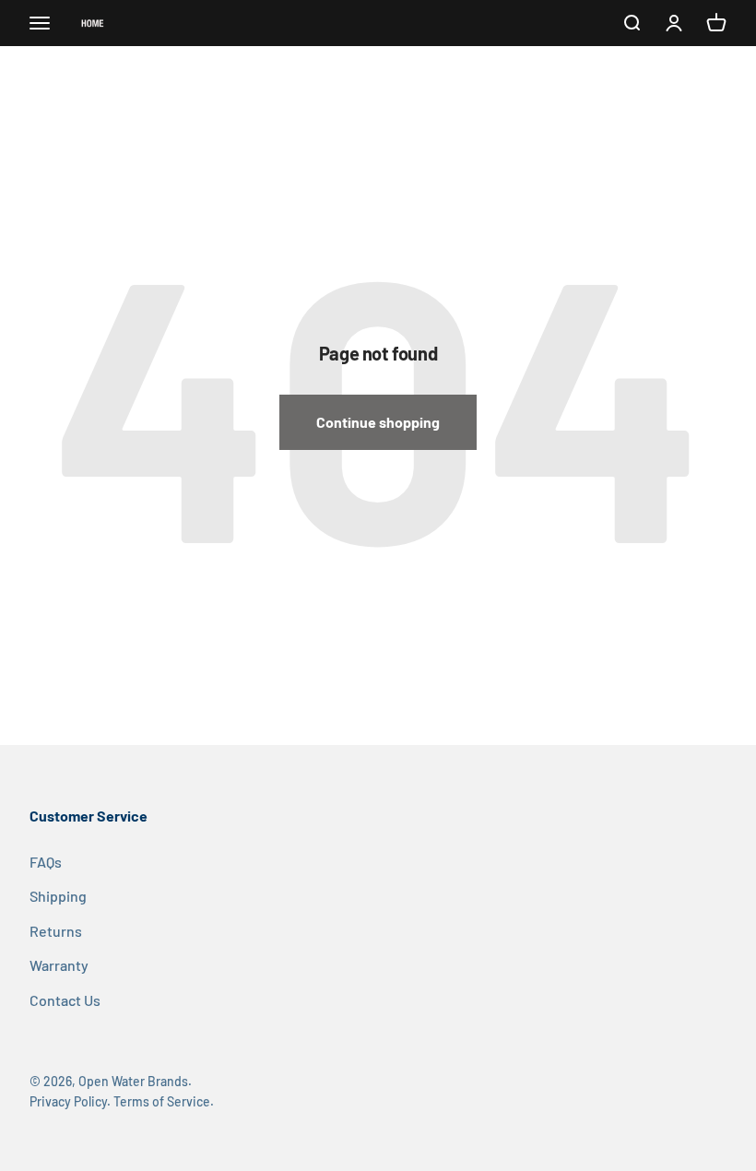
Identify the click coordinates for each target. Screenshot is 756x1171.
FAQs (46, 861)
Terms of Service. (163, 1101)
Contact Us (65, 1000)
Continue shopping (378, 422)
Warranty (59, 965)
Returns (56, 931)
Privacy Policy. (70, 1101)
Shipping (58, 896)
